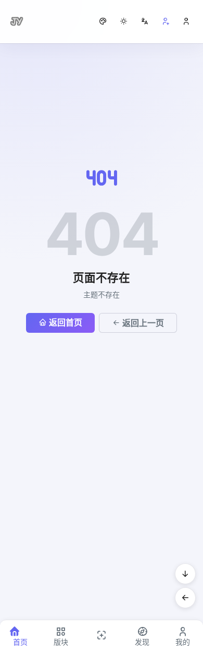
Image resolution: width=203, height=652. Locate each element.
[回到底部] (185, 573)
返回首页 (65, 322)
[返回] (185, 597)
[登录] (186, 21)
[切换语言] (144, 21)
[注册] (165, 21)
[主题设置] (124, 21)
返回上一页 (143, 323)
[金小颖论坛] (16, 21)
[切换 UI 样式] (103, 21)
